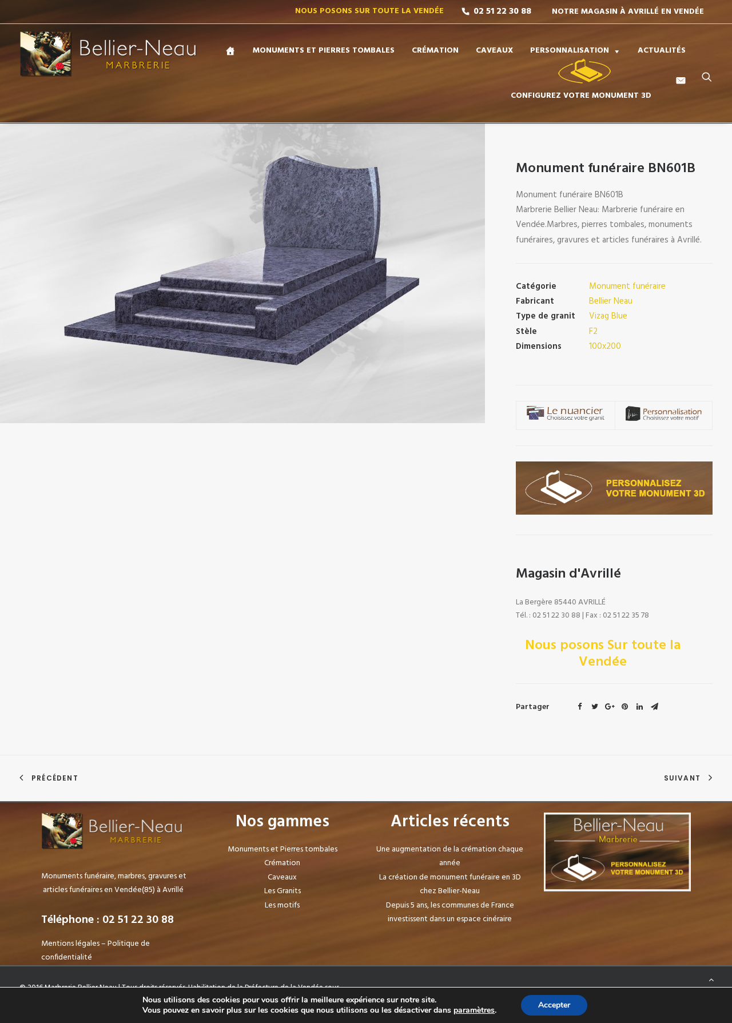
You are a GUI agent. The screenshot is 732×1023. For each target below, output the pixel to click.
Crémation (282, 863)
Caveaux (282, 877)
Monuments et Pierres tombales (282, 849)
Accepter (554, 1005)
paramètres (474, 1010)
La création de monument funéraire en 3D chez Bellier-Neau (450, 884)
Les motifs (282, 905)
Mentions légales (70, 943)
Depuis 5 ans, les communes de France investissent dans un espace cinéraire (450, 912)
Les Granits (282, 891)
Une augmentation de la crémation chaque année (449, 856)
